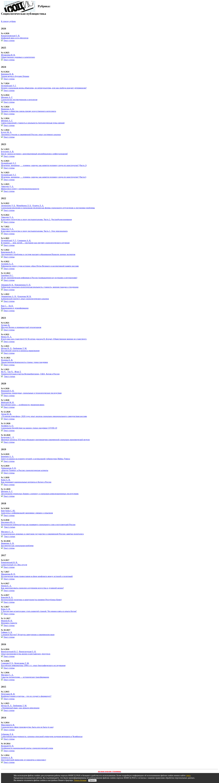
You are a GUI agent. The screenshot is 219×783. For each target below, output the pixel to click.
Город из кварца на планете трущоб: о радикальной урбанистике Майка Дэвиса (35, 459)
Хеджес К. (5, 325)
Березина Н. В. (7, 74)
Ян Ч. (3, 372)
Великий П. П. (7, 746)
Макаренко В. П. (8, 574)
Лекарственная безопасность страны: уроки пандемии (24, 362)
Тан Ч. (10, 372)
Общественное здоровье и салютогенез (18, 57)
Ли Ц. (10, 306)
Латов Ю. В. (6, 414)
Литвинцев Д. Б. (8, 205)
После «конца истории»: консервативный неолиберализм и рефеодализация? (34, 154)
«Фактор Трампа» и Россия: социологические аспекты (24, 470)
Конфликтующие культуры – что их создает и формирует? (26, 696)
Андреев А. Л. (7, 264)
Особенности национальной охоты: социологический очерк (27, 748)
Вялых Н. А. (6, 337)
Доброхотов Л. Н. (8, 468)
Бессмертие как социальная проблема (17, 545)
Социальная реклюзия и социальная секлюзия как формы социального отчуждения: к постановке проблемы (48, 208)
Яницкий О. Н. (7, 391)
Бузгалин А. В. (7, 151)
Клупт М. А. (6, 132)
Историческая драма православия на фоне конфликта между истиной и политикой (37, 576)
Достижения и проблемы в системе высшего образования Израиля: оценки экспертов (38, 254)
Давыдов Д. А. (7, 186)
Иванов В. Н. (7, 621)
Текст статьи (9, 40)
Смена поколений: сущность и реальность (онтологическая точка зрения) (33, 123)
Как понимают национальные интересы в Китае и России (26, 482)
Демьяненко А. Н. (8, 296)
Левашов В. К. (7, 285)
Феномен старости (9, 623)
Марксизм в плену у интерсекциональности (20, 189)
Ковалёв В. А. (7, 597)
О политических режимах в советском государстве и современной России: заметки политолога (42, 534)
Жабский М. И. (7, 402)
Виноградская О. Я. (27, 651)
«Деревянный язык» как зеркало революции (20, 708)
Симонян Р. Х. (7, 663)
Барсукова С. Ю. (8, 511)
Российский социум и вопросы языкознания (20, 351)
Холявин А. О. (7, 426)
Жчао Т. (17, 372)
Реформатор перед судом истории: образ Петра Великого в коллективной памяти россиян (40, 266)
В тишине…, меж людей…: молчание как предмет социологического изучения (35, 243)
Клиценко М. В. (24, 296)
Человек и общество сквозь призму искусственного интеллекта (28, 111)
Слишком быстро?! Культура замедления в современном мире (27, 634)
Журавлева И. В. (8, 55)
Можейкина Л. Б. (23, 205)
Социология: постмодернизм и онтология (19, 99)
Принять (92, 780)
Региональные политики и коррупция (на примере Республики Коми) (31, 600)
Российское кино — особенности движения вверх (22, 405)
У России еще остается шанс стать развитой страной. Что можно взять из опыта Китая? (39, 611)
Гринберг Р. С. (7, 275)
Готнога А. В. (7, 757)
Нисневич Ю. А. (8, 522)
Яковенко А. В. (7, 109)
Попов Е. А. (6, 586)
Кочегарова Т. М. (21, 663)
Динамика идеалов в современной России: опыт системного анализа (31, 134)
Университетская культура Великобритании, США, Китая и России (30, 374)
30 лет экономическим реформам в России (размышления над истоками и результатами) (39, 278)
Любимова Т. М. (20, 348)
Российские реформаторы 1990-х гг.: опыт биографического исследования (33, 665)
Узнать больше (80, 780)
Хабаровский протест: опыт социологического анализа (25, 299)
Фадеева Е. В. (7, 360)
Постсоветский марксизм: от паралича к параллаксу (23, 760)
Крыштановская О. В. (10, 36)
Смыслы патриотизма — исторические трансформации (25, 677)
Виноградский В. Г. (9, 651)
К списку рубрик (8, 21)
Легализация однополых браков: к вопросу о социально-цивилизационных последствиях (40, 494)
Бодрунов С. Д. (7, 437)
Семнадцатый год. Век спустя (14, 565)
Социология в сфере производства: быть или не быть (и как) (27, 727)
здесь (188, 775)
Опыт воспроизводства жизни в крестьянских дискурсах (25, 654)
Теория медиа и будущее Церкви (15, 76)
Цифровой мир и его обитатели (14, 38)
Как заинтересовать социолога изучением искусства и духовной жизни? (32, 588)
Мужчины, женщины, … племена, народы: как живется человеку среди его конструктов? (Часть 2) (44, 165)
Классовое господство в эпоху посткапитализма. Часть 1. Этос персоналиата (34, 231)
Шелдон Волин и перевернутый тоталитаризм (21, 327)
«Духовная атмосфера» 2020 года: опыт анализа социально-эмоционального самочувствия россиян (44, 416)
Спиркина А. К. (24, 240)
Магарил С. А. (7, 532)
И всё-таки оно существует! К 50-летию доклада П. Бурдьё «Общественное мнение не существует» (44, 339)
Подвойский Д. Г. (8, 86)
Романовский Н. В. (9, 562)
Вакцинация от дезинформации (15, 308)
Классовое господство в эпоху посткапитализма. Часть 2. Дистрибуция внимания (36, 219)
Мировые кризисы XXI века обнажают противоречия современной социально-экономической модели (45, 440)
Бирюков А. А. (7, 456)
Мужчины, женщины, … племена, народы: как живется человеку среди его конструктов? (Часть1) (43, 177)
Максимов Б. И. (8, 725)
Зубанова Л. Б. (7, 734)
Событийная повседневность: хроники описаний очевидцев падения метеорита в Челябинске (42, 736)
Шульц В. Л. (6, 348)
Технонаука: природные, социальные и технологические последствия (31, 393)
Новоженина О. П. (23, 285)
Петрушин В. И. (8, 694)
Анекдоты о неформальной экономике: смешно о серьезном (27, 513)
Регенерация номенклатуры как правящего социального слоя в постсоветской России (38, 524)
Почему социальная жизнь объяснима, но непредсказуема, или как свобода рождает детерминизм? (44, 88)
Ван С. (4, 306)
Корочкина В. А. (8, 252)
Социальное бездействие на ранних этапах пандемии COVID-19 (29, 428)
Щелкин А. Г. (7, 97)
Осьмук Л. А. (38, 205)
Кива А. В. (5, 480)
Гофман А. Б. (6, 632)
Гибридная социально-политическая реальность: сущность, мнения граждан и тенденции (39, 287)
